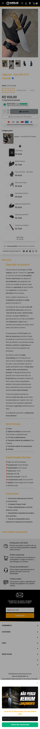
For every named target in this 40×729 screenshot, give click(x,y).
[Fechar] (37, 683)
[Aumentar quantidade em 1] (8, 110)
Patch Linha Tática (20, 182)
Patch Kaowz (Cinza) (21, 193)
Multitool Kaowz (20, 161)
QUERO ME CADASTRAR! (20, 725)
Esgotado (25, 112)
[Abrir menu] (3, 3)
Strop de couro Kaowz (22, 225)
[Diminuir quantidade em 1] (8, 113)
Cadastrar (20, 615)
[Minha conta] (26, 3)
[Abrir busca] (22, 3)
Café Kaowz (19, 150)
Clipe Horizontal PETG (21, 214)
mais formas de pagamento (12, 100)
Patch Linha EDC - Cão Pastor (24, 172)
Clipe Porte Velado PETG (22, 204)
